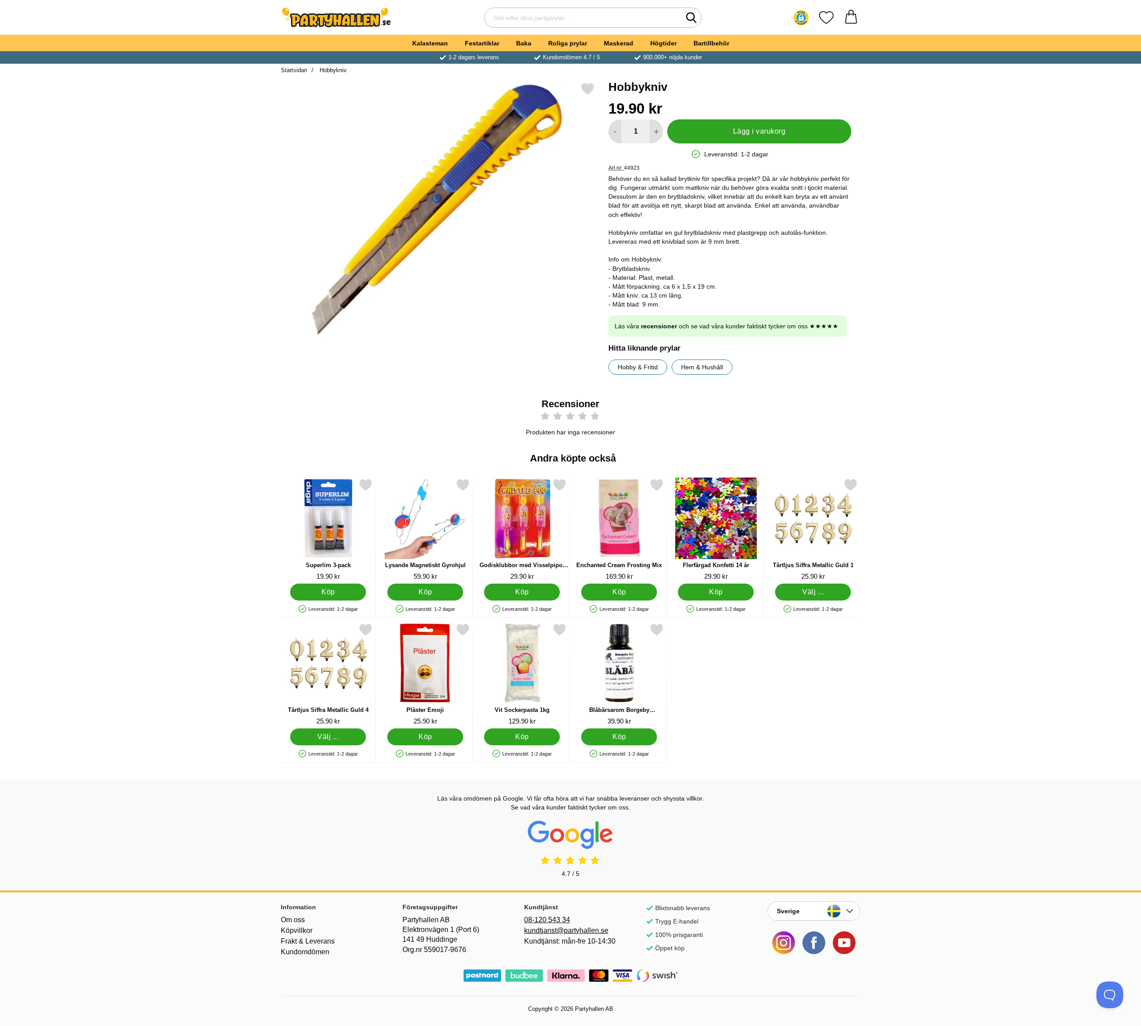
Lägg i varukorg (759, 131)
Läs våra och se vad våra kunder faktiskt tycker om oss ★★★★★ (726, 326)
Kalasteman (430, 43)
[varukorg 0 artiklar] (851, 18)
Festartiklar (482, 43)
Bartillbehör (711, 43)
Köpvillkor (296, 930)
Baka (523, 43)
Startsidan (294, 70)
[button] (801, 17)
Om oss (293, 920)
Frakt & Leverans (308, 941)
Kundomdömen (305, 952)
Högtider (663, 43)
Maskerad (618, 43)
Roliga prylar (567, 43)
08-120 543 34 (547, 920)
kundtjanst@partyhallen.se (566, 930)
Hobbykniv (332, 70)
